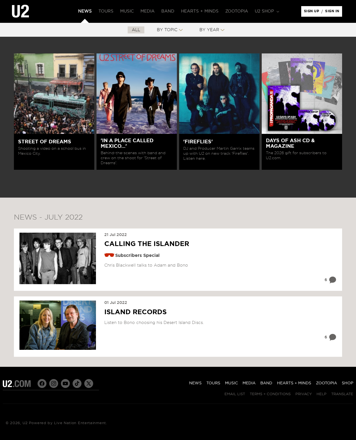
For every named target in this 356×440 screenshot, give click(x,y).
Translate (342, 394)
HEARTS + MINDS (294, 383)
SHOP (347, 383)
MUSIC (231, 383)
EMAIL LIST (234, 394)
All (136, 30)
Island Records (135, 312)
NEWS (195, 383)
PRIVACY (303, 394)
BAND (266, 383)
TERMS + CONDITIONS (270, 394)
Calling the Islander (146, 244)
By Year (209, 30)
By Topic (167, 30)
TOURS (213, 383)
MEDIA (249, 383)
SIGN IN (333, 12)
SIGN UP (312, 12)
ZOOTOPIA (326, 383)
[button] (266, 11)
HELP (322, 394)
